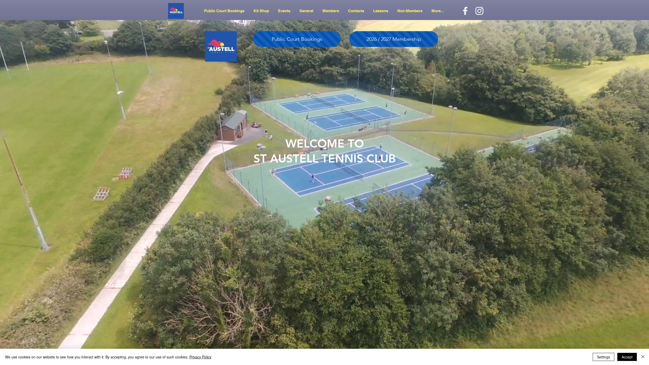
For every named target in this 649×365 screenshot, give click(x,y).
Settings (603, 356)
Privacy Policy (200, 356)
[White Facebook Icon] (465, 11)
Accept (627, 356)
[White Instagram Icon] (479, 11)
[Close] (643, 357)
